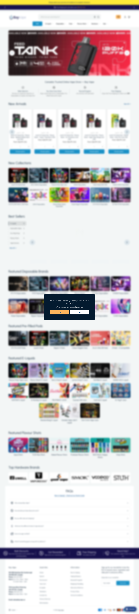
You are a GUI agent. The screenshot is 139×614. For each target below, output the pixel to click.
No (79, 312)
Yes (59, 312)
